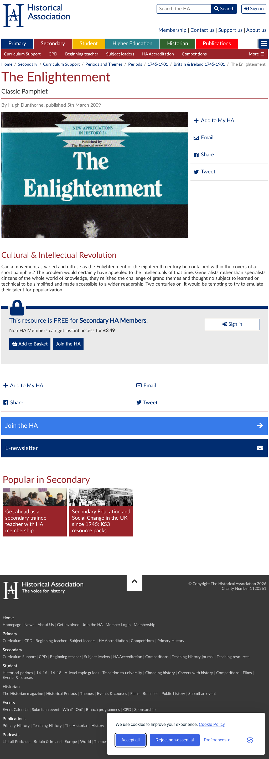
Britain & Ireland (47, 742)
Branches (150, 694)
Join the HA (68, 344)
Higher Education (132, 43)
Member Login (118, 625)
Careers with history (195, 673)
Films (247, 673)
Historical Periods (61, 694)
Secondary (53, 43)
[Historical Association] (36, 24)
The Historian (76, 726)
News (29, 625)
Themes (87, 694)
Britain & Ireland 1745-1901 (199, 64)
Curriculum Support (22, 54)
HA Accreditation (158, 54)
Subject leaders (120, 54)
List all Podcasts (16, 742)
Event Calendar (16, 710)
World (85, 742)
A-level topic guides (82, 673)
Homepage (12, 625)
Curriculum (12, 641)
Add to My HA (217, 120)
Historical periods (18, 673)
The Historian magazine (23, 694)
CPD (53, 54)
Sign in (234, 324)
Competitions (194, 54)
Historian (177, 43)
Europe (71, 742)
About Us (46, 625)
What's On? (73, 710)
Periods (135, 64)
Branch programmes (103, 710)
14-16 (41, 673)
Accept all (130, 740)
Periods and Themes (103, 64)
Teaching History (47, 726)
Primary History (170, 641)
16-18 (55, 673)
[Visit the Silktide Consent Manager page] (250, 740)
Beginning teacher (81, 54)
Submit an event (202, 694)
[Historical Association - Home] (43, 598)
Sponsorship (145, 710)
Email (207, 137)
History (97, 726)
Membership (172, 30)
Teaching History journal (237, 54)
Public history (173, 694)
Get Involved (68, 625)
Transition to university (122, 673)
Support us (230, 30)
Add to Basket (32, 344)
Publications (217, 43)
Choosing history (160, 673)
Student (89, 43)
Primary (17, 43)
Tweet (208, 171)
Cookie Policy (212, 724)
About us (256, 30)
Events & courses (18, 678)
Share (207, 154)
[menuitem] (17, 44)
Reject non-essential (175, 740)
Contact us (202, 30)
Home (6, 64)
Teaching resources (233, 657)
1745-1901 (158, 64)
